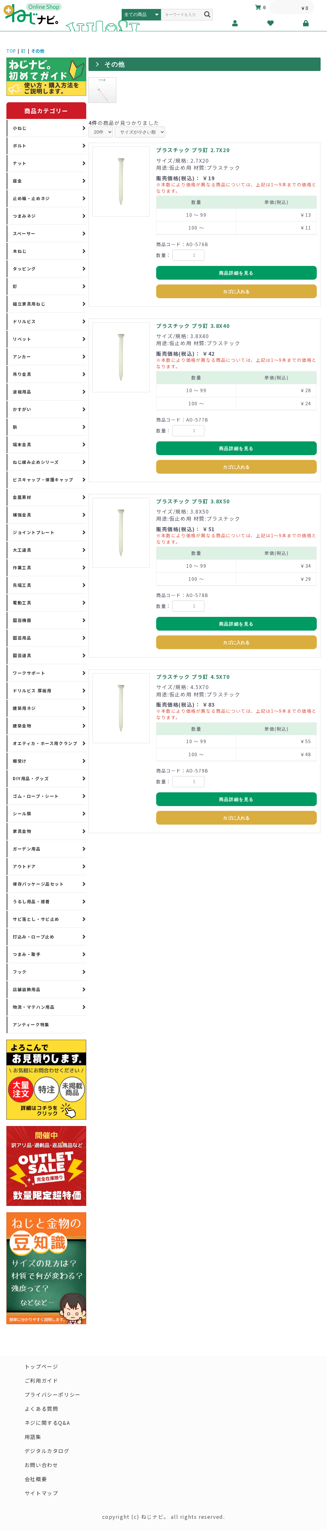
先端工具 (22, 585)
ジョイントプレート (34, 532)
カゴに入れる (236, 291)
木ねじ (20, 251)
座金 (17, 181)
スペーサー (24, 233)
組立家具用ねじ (29, 304)
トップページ (41, 1366)
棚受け (20, 761)
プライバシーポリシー (53, 1394)
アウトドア (24, 866)
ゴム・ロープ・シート (36, 796)
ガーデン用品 (27, 849)
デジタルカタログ (47, 1451)
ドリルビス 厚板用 (32, 690)
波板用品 (22, 392)
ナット (20, 163)
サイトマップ (41, 1493)
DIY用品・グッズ (31, 778)
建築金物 (22, 726)
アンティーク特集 (31, 1024)
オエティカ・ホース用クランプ (45, 743)
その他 (37, 51)
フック (20, 972)
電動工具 (22, 603)
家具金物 (22, 831)
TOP (11, 51)
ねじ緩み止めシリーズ (36, 462)
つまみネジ (24, 216)
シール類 (22, 814)
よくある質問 (41, 1408)
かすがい (22, 409)
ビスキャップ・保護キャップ (43, 480)
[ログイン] (306, 23)
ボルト (20, 146)
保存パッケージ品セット (38, 884)
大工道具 (22, 550)
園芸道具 (22, 655)
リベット (22, 339)
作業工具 (22, 567)
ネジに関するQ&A (47, 1422)
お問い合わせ (41, 1465)
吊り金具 (22, 374)
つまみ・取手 (27, 954)
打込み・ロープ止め (33, 937)
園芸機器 (22, 620)
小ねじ (20, 128)
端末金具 (22, 444)
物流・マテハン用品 (34, 1007)
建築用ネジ (24, 708)
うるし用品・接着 (31, 901)
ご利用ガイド (41, 1380)
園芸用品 (22, 638)
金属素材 (22, 497)
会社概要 (36, 1479)
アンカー (22, 356)
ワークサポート (29, 673)
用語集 (33, 1437)
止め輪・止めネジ (31, 198)
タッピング (24, 269)
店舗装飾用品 (27, 989)
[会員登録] (235, 23)
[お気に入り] (271, 23)
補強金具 (22, 515)
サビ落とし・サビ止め (36, 919)
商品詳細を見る (236, 273)
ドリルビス (24, 321)
